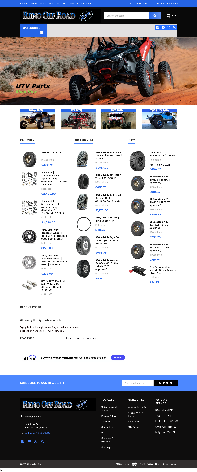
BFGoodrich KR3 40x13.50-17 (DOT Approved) (159, 202)
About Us (106, 421)
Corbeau (171, 426)
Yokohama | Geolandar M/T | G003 (162, 154)
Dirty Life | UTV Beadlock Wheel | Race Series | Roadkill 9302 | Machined (54, 260)
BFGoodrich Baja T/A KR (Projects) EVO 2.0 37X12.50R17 (107, 240)
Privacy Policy (108, 416)
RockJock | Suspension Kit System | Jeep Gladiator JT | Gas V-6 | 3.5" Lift (54, 178)
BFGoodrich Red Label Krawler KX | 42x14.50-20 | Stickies (108, 198)
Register (173, 3)
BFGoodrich (161, 410)
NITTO (170, 410)
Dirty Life (160, 432)
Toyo (157, 415)
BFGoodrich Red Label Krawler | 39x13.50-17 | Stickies (108, 155)
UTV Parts (133, 427)
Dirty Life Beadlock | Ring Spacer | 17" (107, 219)
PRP (169, 415)
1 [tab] (99, 99)
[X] (168, 27)
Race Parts (134, 421)
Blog (103, 432)
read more (27, 338)
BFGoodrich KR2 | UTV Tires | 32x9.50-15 (108, 177)
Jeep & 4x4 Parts (137, 406)
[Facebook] (157, 27)
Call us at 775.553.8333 (37, 432)
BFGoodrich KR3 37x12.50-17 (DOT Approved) (159, 247)
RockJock (160, 421)
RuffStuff (172, 421)
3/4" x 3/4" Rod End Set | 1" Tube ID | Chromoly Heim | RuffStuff (53, 286)
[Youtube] (163, 27)
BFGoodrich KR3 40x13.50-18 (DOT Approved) (159, 179)
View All (171, 432)
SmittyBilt (161, 426)
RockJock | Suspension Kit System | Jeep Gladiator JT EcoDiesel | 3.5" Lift (52, 207)
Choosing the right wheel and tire (41, 320)
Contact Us (107, 427)
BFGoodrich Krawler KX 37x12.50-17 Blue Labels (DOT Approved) (107, 265)
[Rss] (174, 27)
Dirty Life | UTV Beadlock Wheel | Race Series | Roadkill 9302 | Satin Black (54, 234)
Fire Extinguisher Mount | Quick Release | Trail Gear (162, 270)
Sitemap (106, 447)
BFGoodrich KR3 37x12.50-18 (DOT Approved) (159, 224)
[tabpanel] (98, 71)
